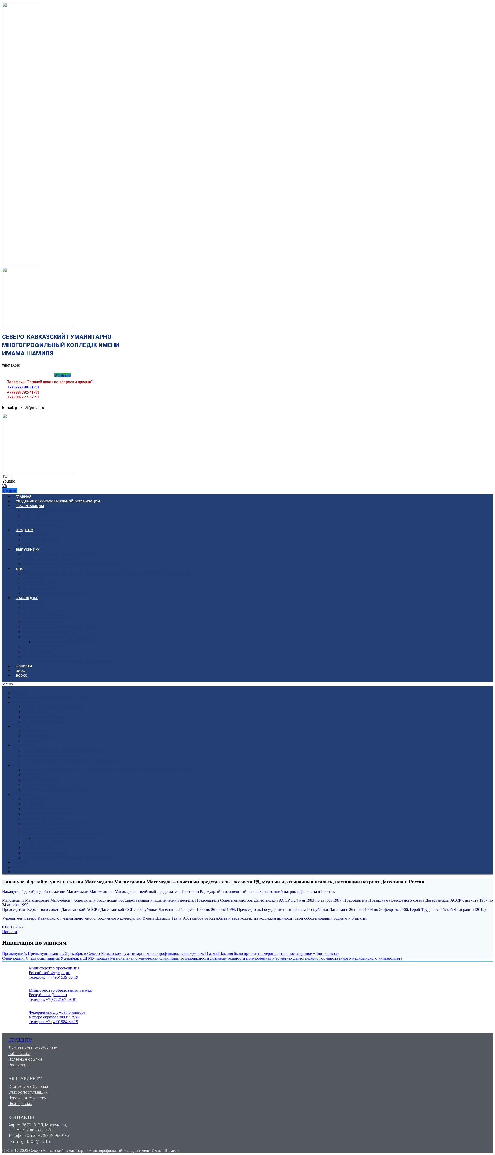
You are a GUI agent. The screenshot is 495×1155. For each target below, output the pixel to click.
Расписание (34, 544)
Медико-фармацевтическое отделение (62, 627)
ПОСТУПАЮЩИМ (30, 506)
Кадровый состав (40, 588)
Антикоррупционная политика (63, 641)
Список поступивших (44, 525)
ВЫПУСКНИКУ (27, 549)
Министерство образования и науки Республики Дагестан (60, 992)
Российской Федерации (49, 972)
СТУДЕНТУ (24, 530)
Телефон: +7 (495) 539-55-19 (53, 977)
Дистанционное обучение (32, 1047)
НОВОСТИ (24, 666)
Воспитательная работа (46, 617)
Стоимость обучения (43, 520)
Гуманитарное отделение (48, 631)
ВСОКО (21, 675)
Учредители (34, 602)
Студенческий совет (43, 622)
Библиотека (34, 534)
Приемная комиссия (27, 1097)
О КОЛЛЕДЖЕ (27, 598)
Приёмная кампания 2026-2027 (53, 510)
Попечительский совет (45, 656)
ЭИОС (20, 671)
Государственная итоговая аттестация (61, 554)
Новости (9, 931)
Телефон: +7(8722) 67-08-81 (53, 999)
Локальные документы (46, 612)
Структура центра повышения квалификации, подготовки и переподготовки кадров (107, 573)
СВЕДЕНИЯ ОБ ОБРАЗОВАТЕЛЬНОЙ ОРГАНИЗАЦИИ (58, 501)
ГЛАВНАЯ (23, 496)
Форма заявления (40, 583)
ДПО (19, 569)
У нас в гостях (37, 651)
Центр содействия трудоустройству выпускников (72, 563)
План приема (20, 1103)
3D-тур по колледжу (43, 646)
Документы (34, 578)
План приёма (35, 515)
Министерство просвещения (54, 968)
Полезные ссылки (41, 539)
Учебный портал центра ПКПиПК (55, 593)
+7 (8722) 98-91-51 (23, 387)
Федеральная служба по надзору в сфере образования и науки (57, 1014)
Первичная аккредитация (48, 558)
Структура (33, 607)
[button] (247, 684)
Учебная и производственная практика (62, 636)
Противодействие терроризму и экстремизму (68, 661)
